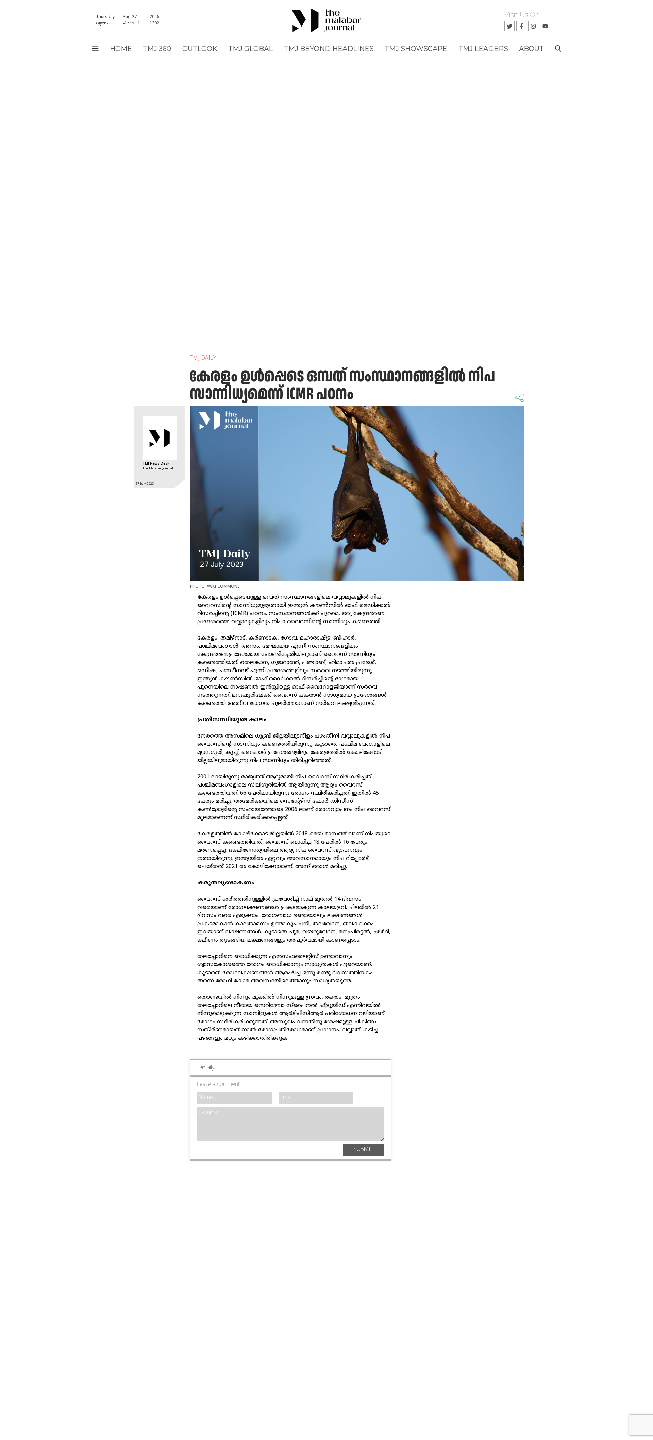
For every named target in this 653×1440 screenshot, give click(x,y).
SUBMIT (363, 1149)
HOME (121, 49)
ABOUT (531, 49)
